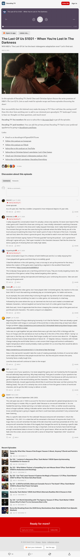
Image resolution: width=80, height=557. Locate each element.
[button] (6, 19)
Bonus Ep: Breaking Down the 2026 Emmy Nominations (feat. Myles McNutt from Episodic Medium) (43, 509)
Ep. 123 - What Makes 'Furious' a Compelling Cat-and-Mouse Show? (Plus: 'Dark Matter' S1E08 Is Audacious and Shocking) (42, 468)
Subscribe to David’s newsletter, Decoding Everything (26, 159)
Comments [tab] (6, 181)
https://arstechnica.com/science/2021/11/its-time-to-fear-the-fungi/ (30, 350)
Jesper (8, 317)
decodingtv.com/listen (27, 127)
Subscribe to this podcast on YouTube (20, 148)
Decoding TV (23, 456)
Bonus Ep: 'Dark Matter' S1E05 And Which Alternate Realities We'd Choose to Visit (40, 492)
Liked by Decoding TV (14, 202)
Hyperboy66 (10, 250)
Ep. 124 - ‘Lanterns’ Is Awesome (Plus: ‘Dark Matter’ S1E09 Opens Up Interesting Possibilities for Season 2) (40, 460)
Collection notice (53, 542)
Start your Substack (34, 547)
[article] (40, 453)
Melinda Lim (10, 216)
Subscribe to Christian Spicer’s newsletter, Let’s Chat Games (28, 152)
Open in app (11, 33)
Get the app (50, 547)
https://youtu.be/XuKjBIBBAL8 (28, 267)
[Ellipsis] (77, 200)
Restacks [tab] (15, 181)
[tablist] (11, 181)
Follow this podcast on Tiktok (16, 145)
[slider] (37, 27)
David (8, 395)
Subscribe (65, 3)
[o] (5, 453)
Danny (8, 287)
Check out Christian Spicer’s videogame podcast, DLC (26, 155)
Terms (44, 542)
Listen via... (24, 33)
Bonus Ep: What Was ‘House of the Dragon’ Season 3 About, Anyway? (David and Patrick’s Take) (44, 452)
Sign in (74, 3)
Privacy (38, 542)
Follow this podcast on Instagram (18, 141)
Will (7, 369)
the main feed (47, 119)
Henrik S (9, 200)
